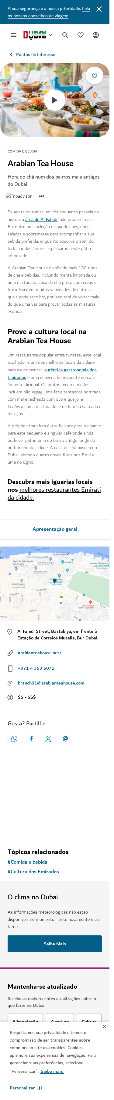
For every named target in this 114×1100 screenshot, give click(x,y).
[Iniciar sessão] (96, 34)
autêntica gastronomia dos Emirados (52, 373)
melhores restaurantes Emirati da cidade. (54, 493)
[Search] (65, 35)
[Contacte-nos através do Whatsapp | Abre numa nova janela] (14, 738)
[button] (26, 1088)
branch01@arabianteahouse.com (51, 683)
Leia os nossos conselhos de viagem (49, 12)
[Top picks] (81, 34)
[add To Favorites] (94, 75)
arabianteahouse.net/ (40, 652)
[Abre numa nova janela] (31, 738)
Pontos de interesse (35, 54)
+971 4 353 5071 (36, 668)
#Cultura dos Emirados (33, 871)
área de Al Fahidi (41, 219)
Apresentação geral (55, 529)
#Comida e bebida (27, 862)
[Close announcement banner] (99, 8)
